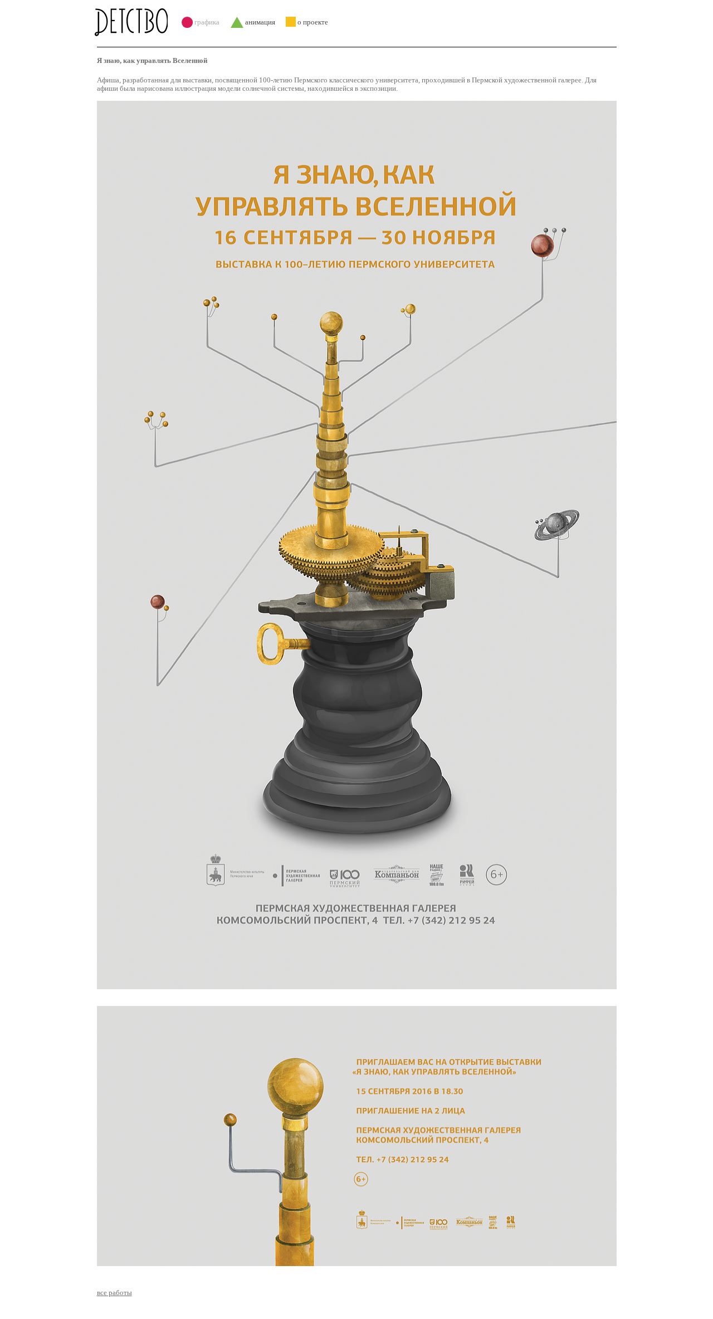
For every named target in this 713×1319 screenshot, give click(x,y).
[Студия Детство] (133, 22)
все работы (114, 1292)
